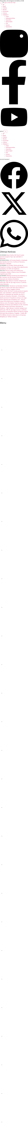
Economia (5, 11)
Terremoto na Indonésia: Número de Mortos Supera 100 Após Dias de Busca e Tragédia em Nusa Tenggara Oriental (13, 287)
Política (5, 8)
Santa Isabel (9, 21)
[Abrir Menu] (1, 3)
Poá (7, 23)
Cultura (5, 13)
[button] (14, 175)
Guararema (9, 26)
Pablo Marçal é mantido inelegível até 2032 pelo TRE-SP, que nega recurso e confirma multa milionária (13, 282)
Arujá (7, 16)
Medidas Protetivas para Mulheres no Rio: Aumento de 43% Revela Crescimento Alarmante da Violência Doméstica (13, 277)
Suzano (8, 25)
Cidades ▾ (5, 14)
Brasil (4, 6)
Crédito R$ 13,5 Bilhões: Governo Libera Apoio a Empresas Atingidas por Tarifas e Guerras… (13, 315)
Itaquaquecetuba (10, 18)
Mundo (5, 9)
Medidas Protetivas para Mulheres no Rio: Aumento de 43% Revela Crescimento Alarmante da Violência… (14, 306)
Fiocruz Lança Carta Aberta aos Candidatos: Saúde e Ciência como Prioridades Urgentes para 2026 (13, 272)
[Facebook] (14, 104)
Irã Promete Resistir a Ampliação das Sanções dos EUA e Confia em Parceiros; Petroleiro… (12, 294)
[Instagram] (14, 59)
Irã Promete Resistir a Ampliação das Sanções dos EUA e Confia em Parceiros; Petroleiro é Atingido (13, 261)
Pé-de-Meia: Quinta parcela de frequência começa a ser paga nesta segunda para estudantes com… (13, 297)
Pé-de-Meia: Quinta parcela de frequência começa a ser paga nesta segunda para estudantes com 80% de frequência (14, 267)
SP (3, 4)
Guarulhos (8, 20)
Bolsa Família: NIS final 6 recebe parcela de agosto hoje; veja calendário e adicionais (12, 256)
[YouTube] (14, 129)
